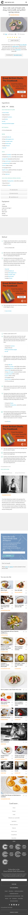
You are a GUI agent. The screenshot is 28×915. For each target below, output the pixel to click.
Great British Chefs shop (14, 893)
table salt (9, 137)
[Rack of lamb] (7, 585)
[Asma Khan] (7, 765)
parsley (9, 156)
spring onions (18, 49)
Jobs (10, 898)
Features (14, 828)
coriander (9, 154)
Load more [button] (13, 803)
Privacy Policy (20, 898)
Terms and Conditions (14, 900)
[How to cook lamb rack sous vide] (21, 600)
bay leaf (4, 147)
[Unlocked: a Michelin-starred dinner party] (7, 658)
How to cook (14, 831)
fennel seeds (8, 143)
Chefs (14, 814)
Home (14, 807)
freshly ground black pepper (8, 123)
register (11, 566)
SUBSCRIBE (8, 555)
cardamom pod (6, 163)
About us (6, 898)
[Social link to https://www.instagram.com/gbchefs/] (14, 904)
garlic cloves (5, 169)
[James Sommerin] (14, 732)
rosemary (10, 117)
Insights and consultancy (18, 891)
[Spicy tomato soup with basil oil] (7, 697)
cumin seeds (8, 161)
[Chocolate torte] (21, 712)
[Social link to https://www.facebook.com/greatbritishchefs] (9, 904)
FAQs (22, 895)
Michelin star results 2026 (14, 817)
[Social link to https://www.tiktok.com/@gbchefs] (18, 904)
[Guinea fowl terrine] (7, 712)
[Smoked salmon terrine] (7, 750)
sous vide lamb (23, 44)
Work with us (11, 891)
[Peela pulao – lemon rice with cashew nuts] (21, 658)
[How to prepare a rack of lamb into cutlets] (21, 697)
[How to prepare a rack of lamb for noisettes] (21, 641)
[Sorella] (21, 765)
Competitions (14, 834)
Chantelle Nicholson (14, 14)
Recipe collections (14, 824)
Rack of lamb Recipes (7, 472)
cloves (4, 165)
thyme (8, 145)
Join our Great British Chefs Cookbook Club (12, 895)
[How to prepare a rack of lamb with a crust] (14, 679)
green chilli (5, 159)
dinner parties (16, 46)
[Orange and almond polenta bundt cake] (21, 750)
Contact (6, 891)
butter (6, 119)
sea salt (3, 121)
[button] (26, 2)
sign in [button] (6, 566)
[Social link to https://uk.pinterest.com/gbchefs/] (11, 904)
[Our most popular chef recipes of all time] (7, 600)
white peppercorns (9, 139)
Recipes (14, 811)
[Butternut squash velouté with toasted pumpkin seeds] (7, 641)
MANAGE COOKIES (14, 912)
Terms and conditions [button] (6, 558)
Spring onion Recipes (20, 472)
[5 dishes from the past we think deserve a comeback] (14, 785)
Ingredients (14, 821)
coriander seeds (8, 141)
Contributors (14, 898)
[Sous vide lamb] (21, 585)
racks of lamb (6, 112)
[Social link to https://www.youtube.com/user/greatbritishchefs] (16, 904)
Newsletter (14, 838)
